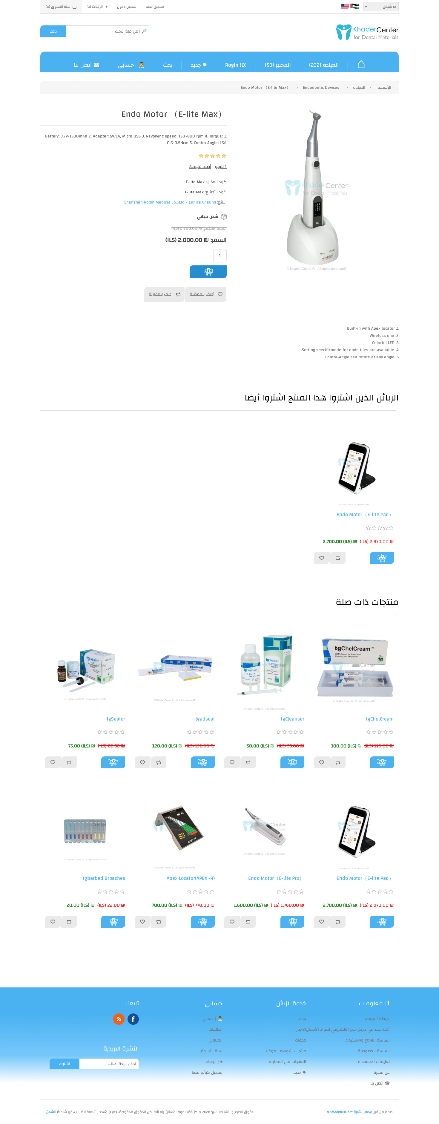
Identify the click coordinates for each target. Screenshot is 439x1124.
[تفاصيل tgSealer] (85, 667)
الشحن (51, 1111)
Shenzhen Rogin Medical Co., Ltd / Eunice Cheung (170, 202)
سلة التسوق (211, 1051)
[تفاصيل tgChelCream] (354, 667)
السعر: (219, 239)
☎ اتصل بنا (87, 65)
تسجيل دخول (126, 6)
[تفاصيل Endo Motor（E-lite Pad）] (354, 463)
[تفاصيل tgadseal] (175, 667)
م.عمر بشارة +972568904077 (349, 1111)
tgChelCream (380, 719)
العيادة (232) (324, 65)
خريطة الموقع (377, 1019)
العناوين (215, 1040)
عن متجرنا (382, 1072)
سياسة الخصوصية (374, 1051)
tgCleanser (292, 719)
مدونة (300, 1040)
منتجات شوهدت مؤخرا (286, 1051)
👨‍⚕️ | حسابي (131, 65)
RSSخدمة (119, 1019)
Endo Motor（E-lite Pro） (276, 878)
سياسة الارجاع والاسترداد (368, 1040)
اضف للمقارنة (161, 294)
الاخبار (301, 1029)
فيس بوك (133, 1019)
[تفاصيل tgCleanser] (264, 667)
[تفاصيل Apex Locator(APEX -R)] (175, 826)
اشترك (64, 1064)
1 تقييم (221, 167)
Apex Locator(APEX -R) (191, 878)
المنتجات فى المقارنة (287, 1062)
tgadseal (205, 719)
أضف (208, 272)
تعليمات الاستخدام (374, 1062)
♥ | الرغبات (213, 1062)
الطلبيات (215, 1029)
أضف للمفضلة (202, 294)
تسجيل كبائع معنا (207, 1072)
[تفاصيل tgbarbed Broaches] (85, 826)
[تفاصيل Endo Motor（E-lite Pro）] (264, 826)
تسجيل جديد (155, 6)
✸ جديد (199, 65)
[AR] (355, 6)
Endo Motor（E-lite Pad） (365, 515)
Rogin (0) (236, 65)
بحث (53, 31)
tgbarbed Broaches (104, 878)
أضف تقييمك (200, 167)
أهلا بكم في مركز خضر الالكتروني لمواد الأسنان (348, 1029)
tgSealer (116, 719)
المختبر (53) (278, 65)
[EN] (344, 6)
